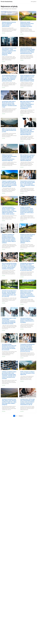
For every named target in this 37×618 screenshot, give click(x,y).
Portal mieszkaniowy (6, 1)
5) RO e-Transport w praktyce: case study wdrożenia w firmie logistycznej (27, 373)
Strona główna (33, 1)
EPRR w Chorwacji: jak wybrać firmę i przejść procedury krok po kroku (9, 130)
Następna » (21, 415)
